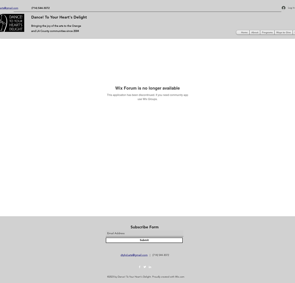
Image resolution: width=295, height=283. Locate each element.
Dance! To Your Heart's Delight (59, 17)
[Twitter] (144, 267)
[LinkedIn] (150, 267)
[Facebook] (139, 267)
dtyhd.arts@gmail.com (134, 255)
